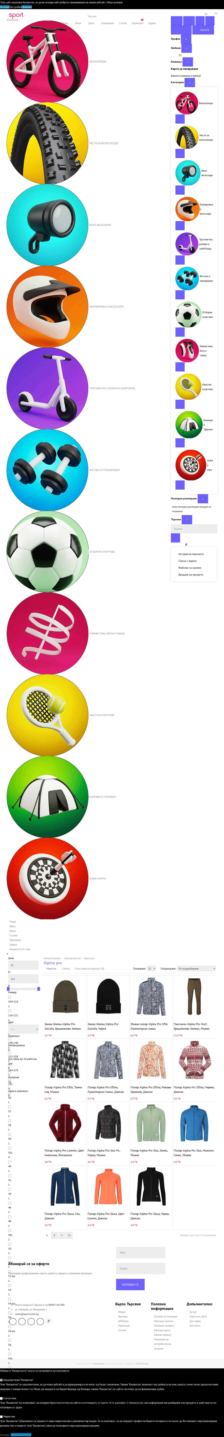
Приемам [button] (26, 6)
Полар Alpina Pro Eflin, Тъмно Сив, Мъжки (63, 1089)
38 (9, 1125)
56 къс (11, 1331)
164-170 (13, 1070)
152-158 (13, 1056)
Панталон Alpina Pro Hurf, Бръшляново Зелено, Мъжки (191, 1026)
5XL (10, 1358)
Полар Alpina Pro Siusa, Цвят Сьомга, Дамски (106, 1216)
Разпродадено (16, 1045)
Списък (65, 968)
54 (9, 1289)
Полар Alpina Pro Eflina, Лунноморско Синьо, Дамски (106, 1089)
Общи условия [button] (114, 2)
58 (9, 1344)
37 (9, 1111)
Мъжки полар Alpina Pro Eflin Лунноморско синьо (149, 1026)
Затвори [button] (4, 6)
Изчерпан (13, 1077)
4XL (10, 1234)
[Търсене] (136, 16)
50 (9, 1248)
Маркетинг (9, 1416)
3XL (10, 1152)
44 (9, 1193)
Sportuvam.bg (98, 1363)
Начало (56, 958)
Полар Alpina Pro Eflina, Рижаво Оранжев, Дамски (151, 1089)
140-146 (13, 1042)
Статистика (9, 1398)
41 (9, 1180)
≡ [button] (7, 953)
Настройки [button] (15, 6)
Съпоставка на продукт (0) (89, 968)
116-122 (13, 1015)
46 (9, 1207)
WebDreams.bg (142, 1363)
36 (9, 1097)
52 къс (11, 1276)
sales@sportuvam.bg (27, 1314)
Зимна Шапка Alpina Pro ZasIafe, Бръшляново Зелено (62, 1026)
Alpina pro (89, 958)
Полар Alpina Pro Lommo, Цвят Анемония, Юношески (64, 1153)
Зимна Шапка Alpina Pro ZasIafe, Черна (103, 1026)
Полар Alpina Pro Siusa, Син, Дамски (62, 1216)
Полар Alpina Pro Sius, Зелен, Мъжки (149, 1153)
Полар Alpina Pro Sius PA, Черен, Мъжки (104, 1153)
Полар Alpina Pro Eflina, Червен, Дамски (194, 1089)
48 (9, 1221)
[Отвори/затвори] (180, 119)
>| (69, 1235)
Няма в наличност (18, 1091)
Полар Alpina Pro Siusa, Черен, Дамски (150, 1216)
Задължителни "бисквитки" (18, 1379)
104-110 (13, 1001)
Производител (72, 958)
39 (9, 1138)
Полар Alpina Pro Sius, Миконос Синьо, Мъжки (194, 1153)
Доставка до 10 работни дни (22, 1061)
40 (9, 1166)
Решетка (51, 968)
